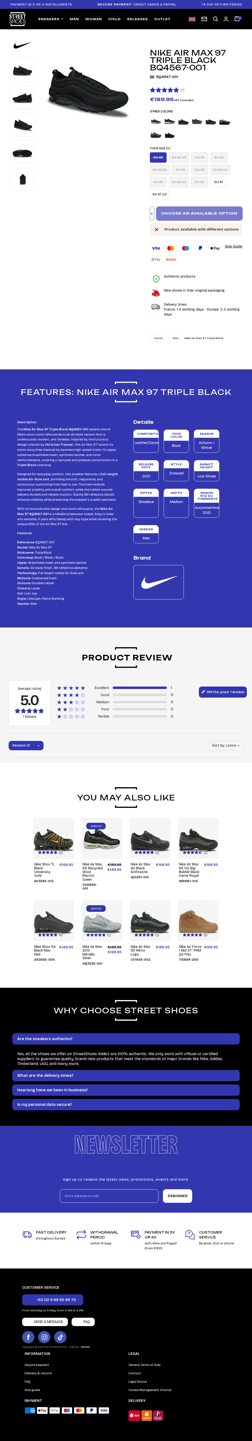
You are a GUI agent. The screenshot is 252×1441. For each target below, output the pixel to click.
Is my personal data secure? (44, 1104)
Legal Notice (137, 1382)
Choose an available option (199, 213)
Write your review (225, 692)
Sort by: (218, 745)
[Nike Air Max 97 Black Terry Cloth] (211, 121)
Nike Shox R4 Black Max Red (45, 950)
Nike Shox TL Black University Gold (44, 870)
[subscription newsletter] (204, 19)
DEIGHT (85, 1347)
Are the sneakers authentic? (45, 1038)
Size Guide (233, 246)
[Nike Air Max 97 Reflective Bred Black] (156, 135)
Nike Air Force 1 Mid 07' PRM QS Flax (190, 950)
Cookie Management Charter (150, 1390)
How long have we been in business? (52, 1090)
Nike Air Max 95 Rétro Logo (140, 950)
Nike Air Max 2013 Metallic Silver (92, 952)
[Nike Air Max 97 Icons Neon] (225, 121)
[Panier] (237, 19)
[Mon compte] (226, 19)
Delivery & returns (38, 1373)
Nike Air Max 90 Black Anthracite (140, 868)
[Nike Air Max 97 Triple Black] (170, 135)
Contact (134, 1373)
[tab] (126, 1039)
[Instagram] (44, 1337)
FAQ (28, 1382)
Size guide (32, 1390)
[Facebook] (28, 1337)
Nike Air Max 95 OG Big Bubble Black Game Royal (189, 870)
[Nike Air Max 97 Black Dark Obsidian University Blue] (170, 121)
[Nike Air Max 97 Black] (156, 121)
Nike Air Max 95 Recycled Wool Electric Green (92, 871)
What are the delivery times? (45, 1075)
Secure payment (37, 1365)
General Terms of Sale (144, 1365)
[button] (215, 19)
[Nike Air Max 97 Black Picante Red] (197, 121)
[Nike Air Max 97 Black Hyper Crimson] (183, 121)
